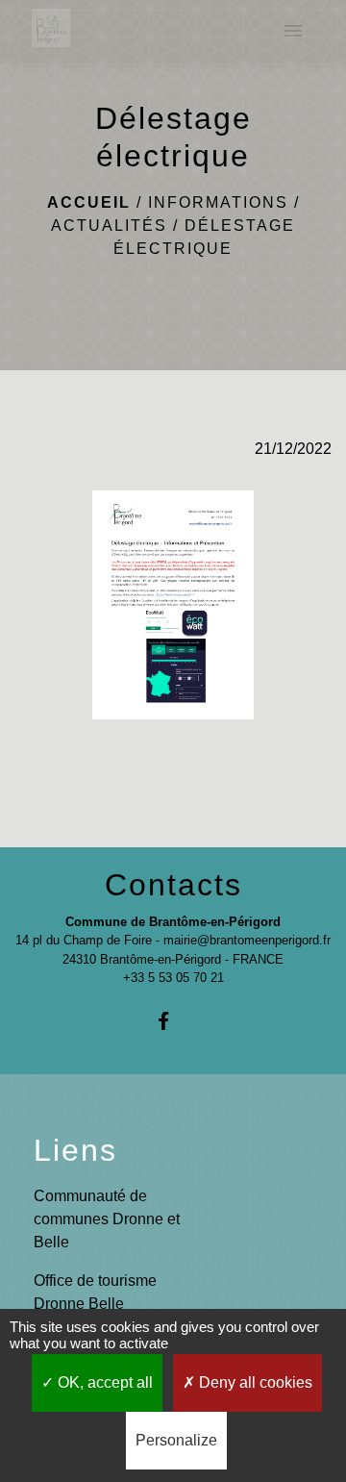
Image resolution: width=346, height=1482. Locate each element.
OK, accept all (103, 1382)
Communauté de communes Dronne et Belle (107, 1219)
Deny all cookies (253, 1382)
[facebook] (172, 1021)
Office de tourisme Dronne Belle (95, 1292)
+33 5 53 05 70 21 (173, 977)
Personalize (176, 1440)
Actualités (109, 225)
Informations (218, 202)
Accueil (89, 202)
